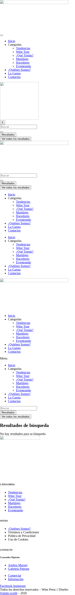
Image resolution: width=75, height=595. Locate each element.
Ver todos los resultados (16, 138)
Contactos (14, 77)
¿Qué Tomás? (24, 55)
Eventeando (23, 66)
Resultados (8, 134)
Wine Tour (22, 51)
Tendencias (23, 48)
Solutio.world (8, 593)
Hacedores (22, 62)
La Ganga (14, 73)
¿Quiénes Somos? (19, 69)
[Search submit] (1, 131)
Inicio (11, 41)
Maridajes (22, 59)
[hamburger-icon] (1, 35)
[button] (37, 358)
